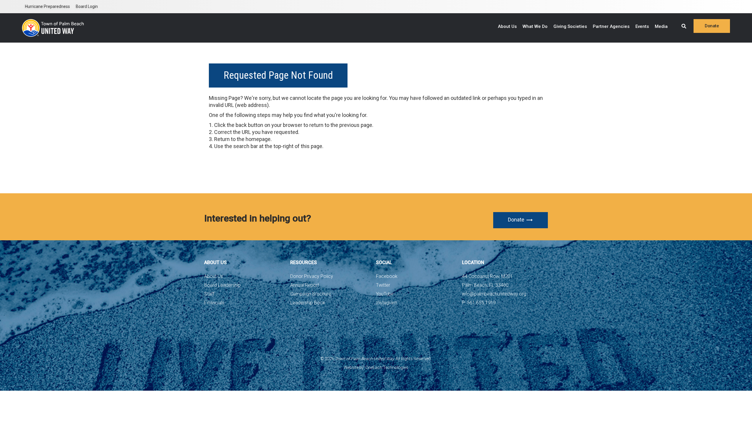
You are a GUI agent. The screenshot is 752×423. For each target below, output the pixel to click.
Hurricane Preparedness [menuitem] (47, 6)
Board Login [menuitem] (87, 6)
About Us (507, 26)
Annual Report (304, 285)
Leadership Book (307, 303)
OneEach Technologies (386, 367)
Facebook (386, 276)
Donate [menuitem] (712, 25)
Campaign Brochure (310, 294)
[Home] (53, 28)
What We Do (535, 26)
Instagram (386, 303)
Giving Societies (570, 26)
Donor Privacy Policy (311, 276)
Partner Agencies (611, 26)
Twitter (383, 285)
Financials (214, 303)
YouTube (385, 294)
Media (661, 26)
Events (642, 26)
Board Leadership (222, 285)
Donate (516, 219)
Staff (209, 294)
